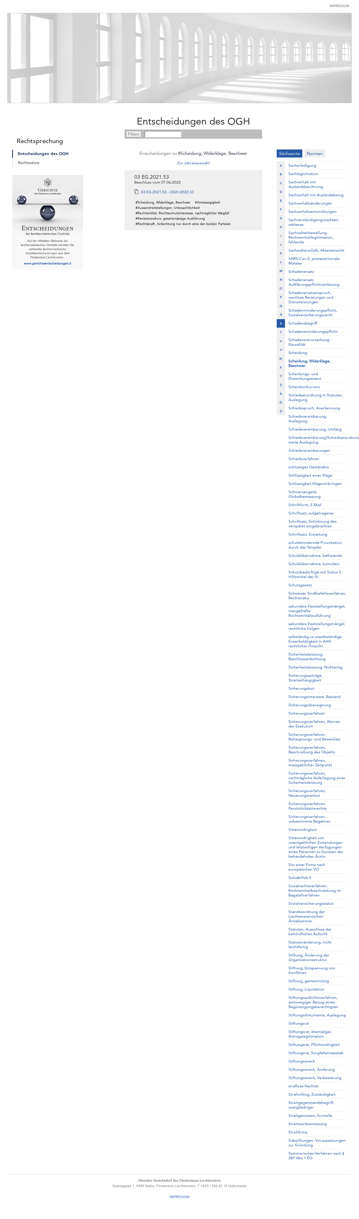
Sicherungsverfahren (306, 713)
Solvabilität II (299, 877)
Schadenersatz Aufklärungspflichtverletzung (313, 282)
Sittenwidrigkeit (302, 829)
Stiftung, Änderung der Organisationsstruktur (308, 957)
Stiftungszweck (301, 1061)
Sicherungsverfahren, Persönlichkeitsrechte (307, 806)
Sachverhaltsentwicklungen (312, 211)
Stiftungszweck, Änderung (311, 1069)
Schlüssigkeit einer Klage (310, 475)
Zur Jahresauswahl (193, 163)
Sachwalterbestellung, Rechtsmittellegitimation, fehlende (310, 237)
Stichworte (289, 153)
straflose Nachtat (303, 1086)
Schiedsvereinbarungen (309, 450)
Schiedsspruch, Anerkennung (314, 408)
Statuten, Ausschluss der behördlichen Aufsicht (310, 931)
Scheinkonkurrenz (304, 386)
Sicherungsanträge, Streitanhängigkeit (305, 677)
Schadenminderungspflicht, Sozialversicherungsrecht (312, 312)
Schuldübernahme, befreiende (315, 555)
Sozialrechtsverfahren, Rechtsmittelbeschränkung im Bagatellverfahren (314, 890)
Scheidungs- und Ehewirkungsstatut (304, 376)
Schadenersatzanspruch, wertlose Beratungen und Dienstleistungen (310, 297)
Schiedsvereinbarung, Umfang (315, 429)
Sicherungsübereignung (309, 705)
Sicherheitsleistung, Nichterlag (315, 667)
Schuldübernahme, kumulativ (314, 563)
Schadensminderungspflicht (313, 331)
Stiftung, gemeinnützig (308, 981)
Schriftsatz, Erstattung (307, 534)
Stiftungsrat (298, 1023)
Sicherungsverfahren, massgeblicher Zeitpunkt (310, 762)
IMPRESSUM (180, 1197)
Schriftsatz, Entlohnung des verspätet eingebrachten (312, 523)
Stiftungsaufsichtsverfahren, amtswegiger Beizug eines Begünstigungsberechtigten (313, 1002)
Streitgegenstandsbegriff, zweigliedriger (311, 1105)
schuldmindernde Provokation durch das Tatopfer (315, 545)
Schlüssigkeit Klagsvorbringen (315, 483)
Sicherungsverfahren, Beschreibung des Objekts (311, 749)
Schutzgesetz (300, 585)
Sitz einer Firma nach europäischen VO (306, 867)
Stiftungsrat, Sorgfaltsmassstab (315, 1053)
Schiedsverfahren (303, 458)
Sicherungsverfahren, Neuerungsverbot (307, 793)
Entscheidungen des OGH (43, 153)
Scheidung (297, 352)
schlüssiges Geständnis (308, 467)
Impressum (339, 6)
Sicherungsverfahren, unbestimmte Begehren (309, 819)
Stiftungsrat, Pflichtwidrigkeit (314, 1044)
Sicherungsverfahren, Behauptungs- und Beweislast (314, 736)
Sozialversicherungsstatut (311, 903)
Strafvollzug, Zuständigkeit (312, 1094)
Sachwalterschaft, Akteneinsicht (316, 250)
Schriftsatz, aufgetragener (311, 513)
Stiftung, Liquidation (306, 989)
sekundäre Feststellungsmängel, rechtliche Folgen (316, 626)
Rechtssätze (28, 162)
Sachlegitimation (303, 173)
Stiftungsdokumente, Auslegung (317, 1015)
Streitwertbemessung (307, 1123)
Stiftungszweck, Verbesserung (314, 1077)
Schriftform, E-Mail (304, 504)
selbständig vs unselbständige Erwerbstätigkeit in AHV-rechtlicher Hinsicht (315, 641)
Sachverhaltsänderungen (310, 203)
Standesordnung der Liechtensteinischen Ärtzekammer (306, 916)
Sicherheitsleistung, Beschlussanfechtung (307, 656)
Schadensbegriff (302, 323)
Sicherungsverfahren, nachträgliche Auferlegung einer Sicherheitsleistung (317, 778)
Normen (315, 153)
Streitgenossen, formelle (310, 1115)
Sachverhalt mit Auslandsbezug (316, 195)
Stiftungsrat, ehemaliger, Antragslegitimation (310, 1034)
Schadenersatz (301, 271)
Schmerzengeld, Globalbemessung (304, 494)
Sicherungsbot (301, 688)
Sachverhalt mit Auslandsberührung (305, 184)
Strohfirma (297, 1132)
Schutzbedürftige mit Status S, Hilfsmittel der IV (315, 574)
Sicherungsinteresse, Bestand (314, 696)
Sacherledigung (302, 165)
